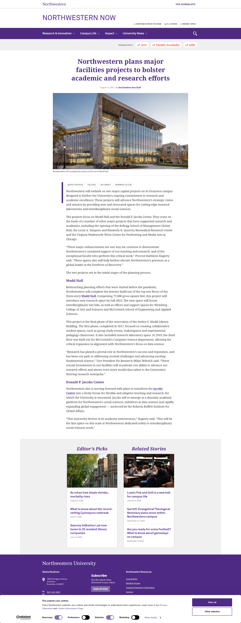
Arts (144, 44)
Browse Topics (189, 24)
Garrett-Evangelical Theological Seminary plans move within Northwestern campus (148, 513)
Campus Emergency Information (140, 588)
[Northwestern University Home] (54, 4)
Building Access (133, 583)
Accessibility (131, 579)
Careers (129, 592)
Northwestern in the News (148, 24)
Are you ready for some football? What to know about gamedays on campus (149, 533)
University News (133, 33)
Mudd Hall (88, 296)
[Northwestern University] (120, 563)
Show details (150, 617)
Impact (110, 33)
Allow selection (212, 611)
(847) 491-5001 (53, 592)
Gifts (192, 44)
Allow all (212, 602)
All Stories (172, 24)
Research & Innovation (57, 33)
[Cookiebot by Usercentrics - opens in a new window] (23, 617)
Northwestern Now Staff (130, 88)
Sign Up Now (100, 589)
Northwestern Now (79, 18)
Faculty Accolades (167, 44)
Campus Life (88, 33)
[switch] (86, 617)
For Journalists (185, 4)
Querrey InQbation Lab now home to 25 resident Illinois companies (88, 529)
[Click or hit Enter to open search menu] (195, 33)
